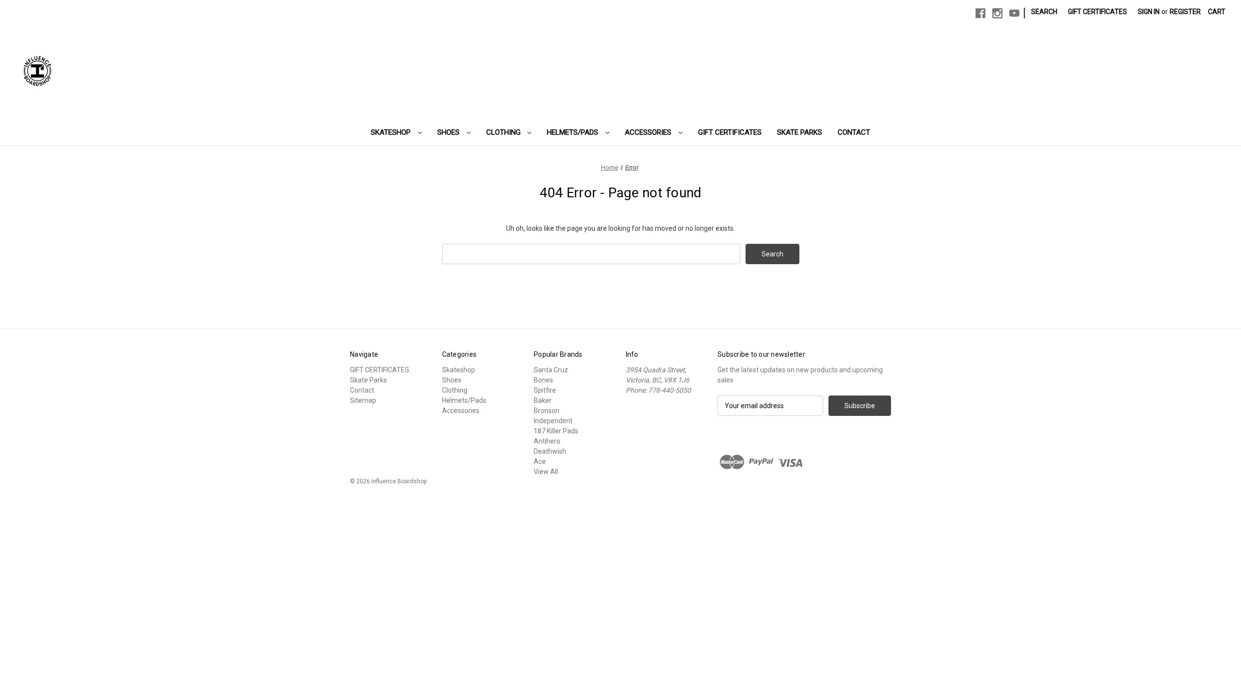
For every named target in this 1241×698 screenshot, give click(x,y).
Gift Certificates (1097, 12)
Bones (543, 380)
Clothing (504, 132)
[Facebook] (980, 13)
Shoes (449, 132)
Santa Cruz (551, 370)
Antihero (547, 441)
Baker (543, 400)
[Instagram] (997, 13)
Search (1044, 12)
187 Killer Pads (556, 431)
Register (1185, 12)
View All (546, 472)
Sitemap (363, 400)
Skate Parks (799, 132)
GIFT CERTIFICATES (730, 132)
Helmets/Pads (573, 132)
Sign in (1149, 12)
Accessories (649, 132)
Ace (540, 461)
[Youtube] (1014, 13)
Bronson (546, 410)
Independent (553, 421)
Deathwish (550, 451)
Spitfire (545, 390)
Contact (854, 132)
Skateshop (392, 132)
